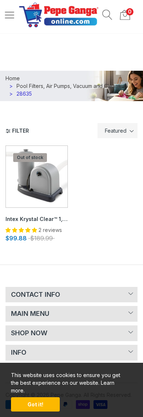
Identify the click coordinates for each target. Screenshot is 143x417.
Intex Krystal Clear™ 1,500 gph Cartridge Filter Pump (37, 219)
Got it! (35, 404)
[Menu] (9, 15)
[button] (107, 15)
